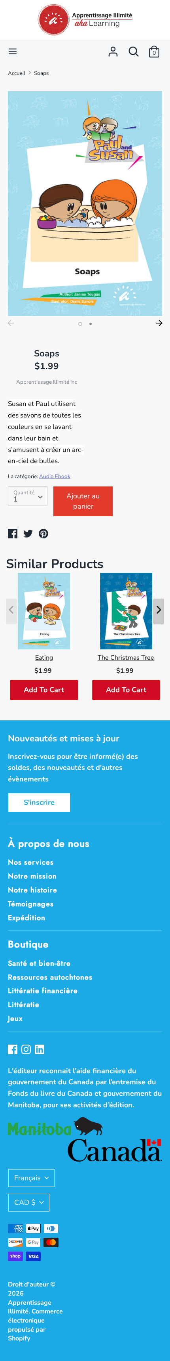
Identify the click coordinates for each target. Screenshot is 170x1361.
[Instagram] (26, 1050)
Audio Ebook (54, 476)
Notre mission (32, 876)
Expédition (26, 918)
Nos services (31, 862)
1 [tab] (80, 324)
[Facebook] (13, 1050)
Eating (44, 657)
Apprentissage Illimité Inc (46, 382)
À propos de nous (48, 843)
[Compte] (113, 49)
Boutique (28, 944)
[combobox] (27, 495)
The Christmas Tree (126, 657)
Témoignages (31, 904)
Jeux (15, 1018)
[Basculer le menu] (12, 51)
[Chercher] (134, 49)
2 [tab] (90, 324)
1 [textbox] (15, 499)
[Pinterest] (40, 1050)
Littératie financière (43, 991)
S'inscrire (39, 802)
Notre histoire (32, 890)
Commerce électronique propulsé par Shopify (35, 1325)
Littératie (24, 1004)
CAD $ (25, 1202)
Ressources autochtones (50, 977)
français (27, 1178)
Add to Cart (44, 690)
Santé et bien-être (39, 963)
